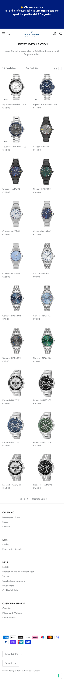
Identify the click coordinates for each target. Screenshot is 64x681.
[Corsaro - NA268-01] (47, 256)
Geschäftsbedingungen (13, 581)
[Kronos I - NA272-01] (16, 383)
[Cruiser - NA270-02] (16, 172)
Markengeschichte (11, 517)
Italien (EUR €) (11, 654)
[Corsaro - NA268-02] (16, 298)
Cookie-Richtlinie (10, 590)
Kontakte (6, 526)
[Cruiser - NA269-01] (16, 214)
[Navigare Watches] (32, 33)
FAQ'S (5, 567)
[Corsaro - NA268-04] (16, 341)
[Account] (54, 33)
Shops (5, 522)
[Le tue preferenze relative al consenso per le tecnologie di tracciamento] (59, 676)
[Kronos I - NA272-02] (47, 383)
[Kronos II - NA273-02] (47, 467)
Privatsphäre (8, 585)
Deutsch (8, 663)
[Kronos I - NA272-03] (16, 425)
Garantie (6, 608)
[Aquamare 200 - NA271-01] (16, 87)
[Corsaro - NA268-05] (47, 341)
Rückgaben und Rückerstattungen (18, 571)
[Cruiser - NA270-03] (47, 172)
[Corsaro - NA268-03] (47, 298)
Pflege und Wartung (12, 613)
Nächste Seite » (39, 498)
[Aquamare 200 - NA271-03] (16, 129)
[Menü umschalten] (3, 33)
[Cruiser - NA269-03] (16, 256)
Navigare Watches (16, 670)
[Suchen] (10, 33)
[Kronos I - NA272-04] (47, 425)
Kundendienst (8, 617)
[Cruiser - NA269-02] (47, 214)
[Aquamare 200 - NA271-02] (47, 87)
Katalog (5, 544)
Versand (6, 576)
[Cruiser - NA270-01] (47, 129)
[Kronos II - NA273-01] (16, 467)
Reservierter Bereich (12, 549)
